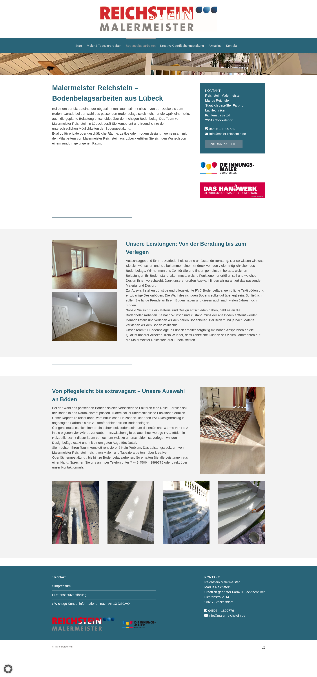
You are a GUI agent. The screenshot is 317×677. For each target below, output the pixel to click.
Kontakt (59, 577)
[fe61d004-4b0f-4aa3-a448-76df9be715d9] (75, 483)
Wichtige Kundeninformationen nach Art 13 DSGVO (92, 603)
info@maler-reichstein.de (227, 134)
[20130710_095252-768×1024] (241, 483)
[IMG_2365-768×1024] (131, 483)
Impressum (62, 586)
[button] (8, 669)
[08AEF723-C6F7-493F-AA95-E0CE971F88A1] (232, 388)
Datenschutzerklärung (70, 595)
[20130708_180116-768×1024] (186, 483)
